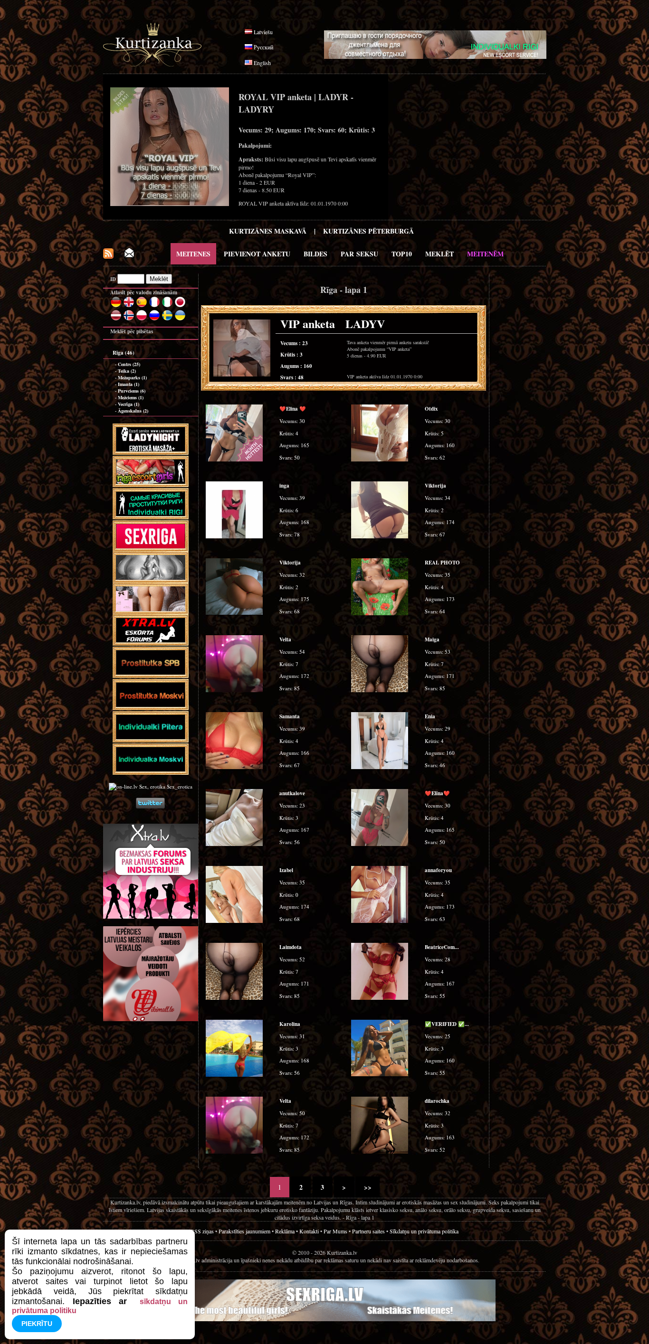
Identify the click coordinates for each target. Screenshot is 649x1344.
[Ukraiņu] (180, 319)
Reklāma (285, 1231)
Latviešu (263, 32)
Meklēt (439, 254)
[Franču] (154, 306)
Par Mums (335, 1231)
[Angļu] (128, 306)
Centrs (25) (129, 364)
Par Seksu (359, 254)
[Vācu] (116, 306)
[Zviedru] (167, 319)
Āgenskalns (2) (133, 410)
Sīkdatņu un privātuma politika (424, 1231)
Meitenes (193, 254)
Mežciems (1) (130, 397)
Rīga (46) (123, 353)
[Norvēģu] (128, 319)
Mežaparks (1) (132, 377)
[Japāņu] (180, 306)
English (262, 62)
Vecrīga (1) (128, 404)
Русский (263, 47)
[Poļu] (141, 319)
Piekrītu (36, 1323)
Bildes (315, 254)
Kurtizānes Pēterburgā (368, 231)
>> (368, 1187)
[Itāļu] (167, 306)
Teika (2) (127, 370)
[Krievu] (154, 319)
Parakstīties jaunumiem (244, 1231)
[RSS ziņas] (108, 256)
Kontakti (309, 1231)
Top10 (401, 254)
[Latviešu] (116, 319)
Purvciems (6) (131, 390)
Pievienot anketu (257, 254)
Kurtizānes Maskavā (267, 231)
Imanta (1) (128, 384)
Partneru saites (368, 1231)
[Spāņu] (141, 306)
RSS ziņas (202, 1231)
